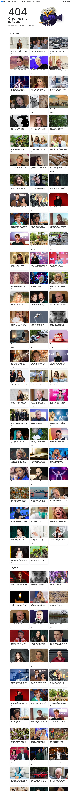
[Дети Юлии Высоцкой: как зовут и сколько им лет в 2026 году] (39, 124)
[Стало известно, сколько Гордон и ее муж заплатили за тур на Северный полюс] (19, 281)
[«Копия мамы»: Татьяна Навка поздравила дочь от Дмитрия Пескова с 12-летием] (58, 183)
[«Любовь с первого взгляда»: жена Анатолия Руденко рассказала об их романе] (39, 633)
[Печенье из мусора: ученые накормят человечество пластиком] (39, 379)
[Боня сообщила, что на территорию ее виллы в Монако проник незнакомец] (19, 379)
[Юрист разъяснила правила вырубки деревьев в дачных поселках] (19, 359)
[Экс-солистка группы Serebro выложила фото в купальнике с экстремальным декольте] (19, 555)
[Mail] (2, 1)
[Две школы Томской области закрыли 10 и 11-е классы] (39, 437)
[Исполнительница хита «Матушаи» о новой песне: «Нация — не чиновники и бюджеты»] (58, 261)
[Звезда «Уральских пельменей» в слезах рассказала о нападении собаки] (19, 104)
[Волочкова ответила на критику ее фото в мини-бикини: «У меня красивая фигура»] (58, 756)
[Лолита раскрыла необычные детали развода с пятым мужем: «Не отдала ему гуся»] (58, 202)
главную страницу (21, 28)
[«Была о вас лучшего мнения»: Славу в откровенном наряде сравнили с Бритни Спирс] (58, 398)
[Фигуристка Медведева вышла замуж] (19, 202)
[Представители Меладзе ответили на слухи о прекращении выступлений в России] (19, 653)
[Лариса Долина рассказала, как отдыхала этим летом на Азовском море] (39, 653)
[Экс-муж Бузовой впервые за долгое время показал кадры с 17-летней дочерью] (19, 163)
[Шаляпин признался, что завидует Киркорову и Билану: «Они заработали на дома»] (39, 222)
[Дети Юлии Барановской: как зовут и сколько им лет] (19, 65)
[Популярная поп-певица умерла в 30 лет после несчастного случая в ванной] (19, 698)
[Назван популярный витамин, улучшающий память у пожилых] (39, 241)
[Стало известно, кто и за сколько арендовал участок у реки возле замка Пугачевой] (58, 281)
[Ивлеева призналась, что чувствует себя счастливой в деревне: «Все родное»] (19, 300)
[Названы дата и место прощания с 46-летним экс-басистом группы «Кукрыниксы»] (19, 776)
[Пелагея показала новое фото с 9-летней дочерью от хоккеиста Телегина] (39, 85)
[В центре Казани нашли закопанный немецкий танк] (39, 104)
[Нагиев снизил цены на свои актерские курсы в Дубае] (58, 437)
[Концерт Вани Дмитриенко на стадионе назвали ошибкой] (39, 202)
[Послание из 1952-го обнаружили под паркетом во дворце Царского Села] (58, 698)
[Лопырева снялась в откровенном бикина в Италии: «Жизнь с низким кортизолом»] (19, 574)
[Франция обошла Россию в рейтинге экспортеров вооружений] (39, 320)
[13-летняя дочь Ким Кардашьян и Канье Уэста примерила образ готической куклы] (19, 437)
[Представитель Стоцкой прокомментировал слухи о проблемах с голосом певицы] (58, 457)
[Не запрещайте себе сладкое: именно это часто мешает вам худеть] (58, 339)
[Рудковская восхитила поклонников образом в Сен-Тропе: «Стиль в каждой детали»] (58, 594)
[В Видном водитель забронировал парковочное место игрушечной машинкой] (39, 339)
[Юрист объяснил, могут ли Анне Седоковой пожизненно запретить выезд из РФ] (39, 163)
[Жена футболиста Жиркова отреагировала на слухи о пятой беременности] (19, 320)
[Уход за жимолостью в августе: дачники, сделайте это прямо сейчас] (19, 144)
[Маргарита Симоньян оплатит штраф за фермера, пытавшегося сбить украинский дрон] (19, 476)
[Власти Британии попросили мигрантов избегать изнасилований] (58, 104)
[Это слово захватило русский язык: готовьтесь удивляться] (39, 457)
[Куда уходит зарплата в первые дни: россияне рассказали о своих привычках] (19, 613)
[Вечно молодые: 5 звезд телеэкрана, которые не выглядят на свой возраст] (39, 717)
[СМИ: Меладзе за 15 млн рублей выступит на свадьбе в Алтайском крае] (39, 418)
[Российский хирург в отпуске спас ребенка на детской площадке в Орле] (39, 535)
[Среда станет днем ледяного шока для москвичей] (58, 124)
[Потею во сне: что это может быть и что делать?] (39, 594)
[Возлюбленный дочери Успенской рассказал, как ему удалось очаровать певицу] (58, 379)
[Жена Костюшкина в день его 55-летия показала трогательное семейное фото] (39, 261)
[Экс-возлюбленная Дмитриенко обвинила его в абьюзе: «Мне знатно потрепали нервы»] (19, 241)
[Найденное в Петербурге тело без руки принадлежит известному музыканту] (39, 678)
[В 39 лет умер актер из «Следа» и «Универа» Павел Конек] (58, 737)
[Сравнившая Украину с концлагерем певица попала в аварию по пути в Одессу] (58, 678)
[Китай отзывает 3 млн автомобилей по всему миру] (58, 46)
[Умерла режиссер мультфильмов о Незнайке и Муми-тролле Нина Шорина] (58, 222)
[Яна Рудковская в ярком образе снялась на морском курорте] (19, 398)
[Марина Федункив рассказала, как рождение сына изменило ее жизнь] (58, 516)
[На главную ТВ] (4, 1)
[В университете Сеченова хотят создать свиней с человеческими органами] (58, 163)
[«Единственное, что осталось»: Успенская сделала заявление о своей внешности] (39, 698)
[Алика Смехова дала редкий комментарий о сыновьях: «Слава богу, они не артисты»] (19, 535)
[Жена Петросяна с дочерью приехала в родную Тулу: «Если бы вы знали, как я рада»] (19, 46)
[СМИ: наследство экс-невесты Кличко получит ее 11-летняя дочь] (58, 613)
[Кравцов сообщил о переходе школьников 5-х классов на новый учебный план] (39, 574)
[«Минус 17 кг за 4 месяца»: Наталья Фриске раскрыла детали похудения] (58, 653)
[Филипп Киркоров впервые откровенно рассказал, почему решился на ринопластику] (19, 457)
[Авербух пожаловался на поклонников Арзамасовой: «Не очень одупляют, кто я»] (39, 300)
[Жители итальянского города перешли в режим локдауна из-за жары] (58, 418)
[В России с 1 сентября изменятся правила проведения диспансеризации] (58, 85)
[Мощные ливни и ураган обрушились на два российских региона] (58, 241)
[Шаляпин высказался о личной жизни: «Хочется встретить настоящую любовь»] (39, 359)
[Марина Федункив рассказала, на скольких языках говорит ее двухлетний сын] (19, 222)
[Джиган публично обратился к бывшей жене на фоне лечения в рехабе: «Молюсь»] (39, 476)
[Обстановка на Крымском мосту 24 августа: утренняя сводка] (39, 496)
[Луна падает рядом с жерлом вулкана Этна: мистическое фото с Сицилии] (39, 613)
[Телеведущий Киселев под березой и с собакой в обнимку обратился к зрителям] (19, 717)
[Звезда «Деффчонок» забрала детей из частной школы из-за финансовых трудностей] (58, 535)
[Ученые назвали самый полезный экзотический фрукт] (39, 516)
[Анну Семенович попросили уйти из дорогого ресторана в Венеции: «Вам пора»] (19, 678)
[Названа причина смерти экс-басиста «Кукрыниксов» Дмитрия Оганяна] (58, 320)
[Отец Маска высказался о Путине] (58, 496)
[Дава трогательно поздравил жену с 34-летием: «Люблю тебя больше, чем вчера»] (19, 633)
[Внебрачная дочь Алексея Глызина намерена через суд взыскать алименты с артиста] (19, 85)
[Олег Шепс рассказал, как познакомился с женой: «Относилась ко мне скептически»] (58, 574)
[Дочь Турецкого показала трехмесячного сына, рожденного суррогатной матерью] (19, 261)
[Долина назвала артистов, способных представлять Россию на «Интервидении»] (19, 594)
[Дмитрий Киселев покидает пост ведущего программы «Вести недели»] (58, 300)
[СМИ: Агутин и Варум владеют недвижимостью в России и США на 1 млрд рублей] (58, 144)
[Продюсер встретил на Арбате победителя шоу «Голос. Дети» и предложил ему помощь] (19, 737)
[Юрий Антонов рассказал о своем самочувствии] (39, 281)
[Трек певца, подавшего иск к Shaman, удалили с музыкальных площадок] (39, 65)
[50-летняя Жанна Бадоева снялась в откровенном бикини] (19, 183)
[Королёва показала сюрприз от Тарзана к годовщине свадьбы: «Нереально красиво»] (39, 737)
